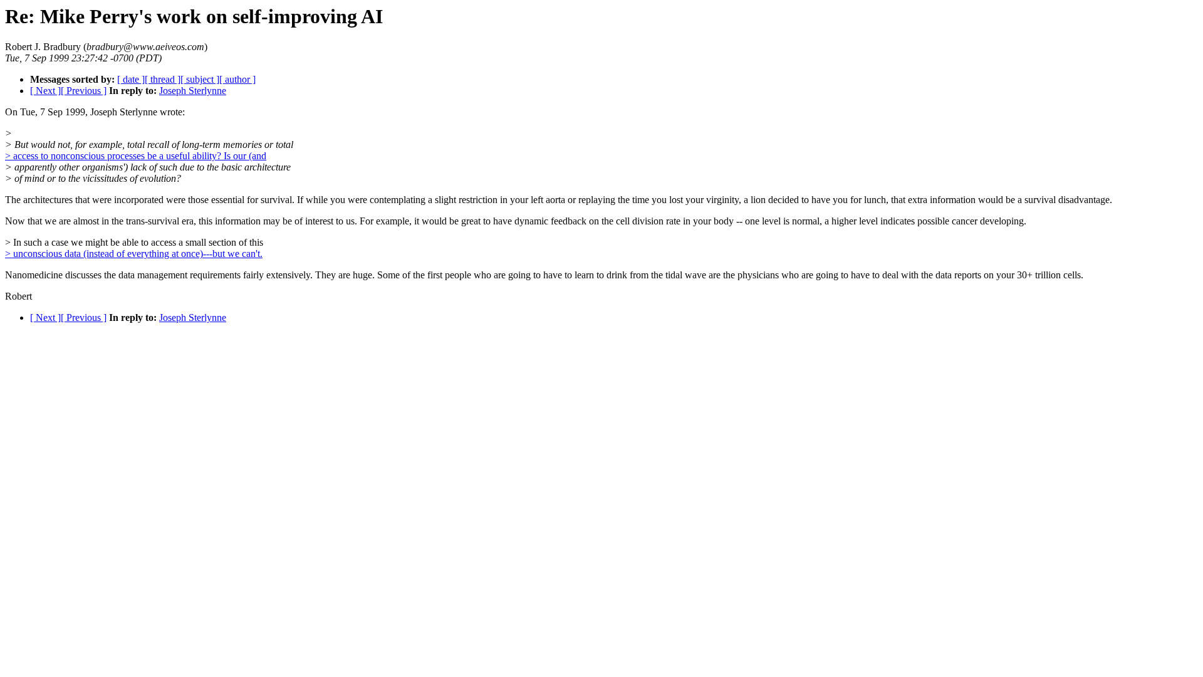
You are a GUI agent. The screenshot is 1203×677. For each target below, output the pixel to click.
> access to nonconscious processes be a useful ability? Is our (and (135, 155)
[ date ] (131, 79)
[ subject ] (199, 79)
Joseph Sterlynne (192, 90)
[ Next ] (45, 90)
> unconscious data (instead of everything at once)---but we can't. (134, 253)
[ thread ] (162, 79)
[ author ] (237, 79)
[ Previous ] (84, 90)
